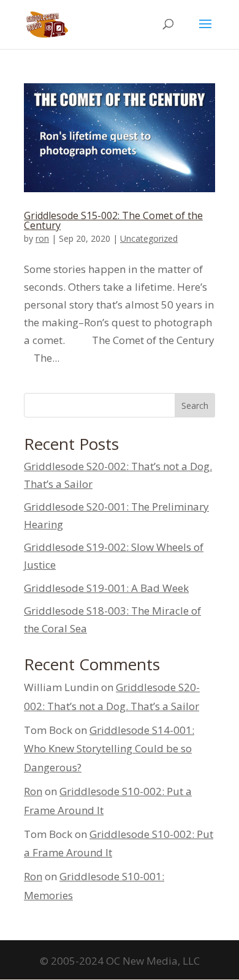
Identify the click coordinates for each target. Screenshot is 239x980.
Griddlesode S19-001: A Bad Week (106, 588)
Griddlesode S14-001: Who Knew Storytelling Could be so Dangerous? (109, 748)
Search (194, 405)
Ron (33, 791)
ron (42, 238)
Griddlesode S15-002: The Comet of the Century (113, 220)
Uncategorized (149, 238)
